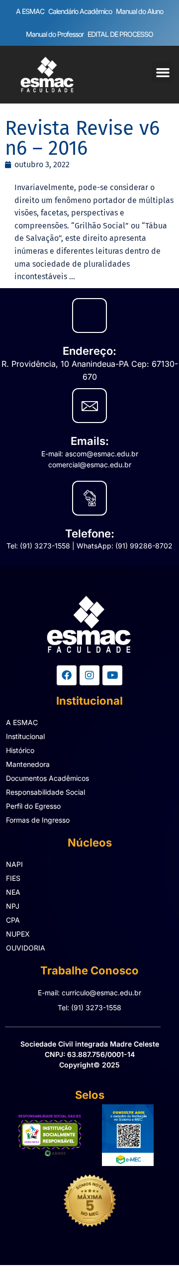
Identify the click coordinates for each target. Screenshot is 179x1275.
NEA (13, 892)
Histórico (20, 750)
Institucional (25, 736)
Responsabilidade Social (45, 792)
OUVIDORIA (25, 948)
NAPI (14, 864)
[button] (163, 72)
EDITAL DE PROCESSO (120, 34)
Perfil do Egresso (33, 806)
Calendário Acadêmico (80, 11)
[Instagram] (89, 675)
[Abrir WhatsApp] (154, 1250)
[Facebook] (67, 675)
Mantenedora (28, 764)
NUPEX (18, 934)
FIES (13, 878)
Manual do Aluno (139, 11)
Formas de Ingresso (38, 820)
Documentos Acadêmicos (47, 778)
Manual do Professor (55, 34)
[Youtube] (112, 675)
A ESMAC (30, 11)
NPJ (12, 906)
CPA (13, 920)
